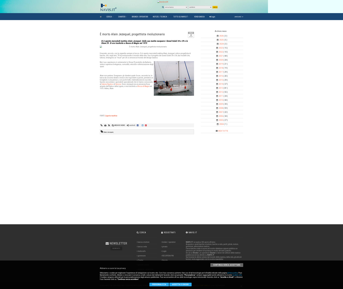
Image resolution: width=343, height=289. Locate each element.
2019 (221, 64)
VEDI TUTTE (223, 131)
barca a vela (142, 247)
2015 (221, 80)
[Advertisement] (224, 179)
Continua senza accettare (226, 265)
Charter (140, 260)
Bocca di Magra (143, 86)
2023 (221, 48)
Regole (165, 260)
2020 (221, 60)
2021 (221, 56)
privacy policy (233, 273)
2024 (221, 44)
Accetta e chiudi (180, 284)
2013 (221, 88)
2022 (221, 52)
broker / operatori (169, 242)
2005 (221, 120)
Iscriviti (116, 248)
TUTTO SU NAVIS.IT (180, 17)
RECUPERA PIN (168, 256)
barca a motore (143, 242)
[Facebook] (137, 125)
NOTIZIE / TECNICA (160, 17)
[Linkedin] (142, 125)
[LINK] (101, 125)
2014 (221, 84)
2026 (221, 36)
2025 (221, 40)
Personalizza (159, 284)
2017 (221, 72)
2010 (221, 100)
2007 (221, 112)
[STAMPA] (105, 125)
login (213, 17)
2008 (221, 108)
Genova (118, 84)
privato (164, 247)
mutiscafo (142, 251)
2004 (221, 124)
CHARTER (121, 17)
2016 (221, 76)
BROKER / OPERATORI (140, 17)
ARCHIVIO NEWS (119, 125)
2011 (221, 96)
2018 (221, 68)
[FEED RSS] (109, 125)
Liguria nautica (111, 116)
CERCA (109, 17)
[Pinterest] (146, 125)
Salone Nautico (107, 84)
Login (164, 251)
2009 (221, 104)
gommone (142, 256)
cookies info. (237, 275)
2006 (221, 116)
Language (238, 17)
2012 (221, 92)
